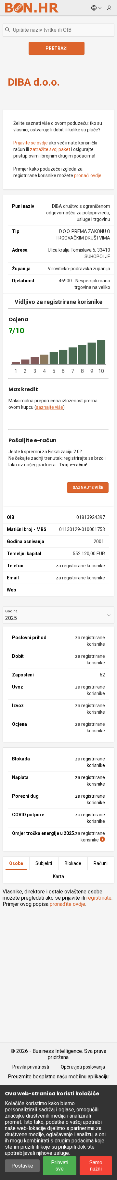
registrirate (98, 898)
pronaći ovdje (87, 175)
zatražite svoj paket (50, 149)
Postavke (22, 1166)
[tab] (16, 863)
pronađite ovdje (67, 904)
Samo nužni (95, 1165)
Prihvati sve (59, 1165)
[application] (58, 357)
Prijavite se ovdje (30, 142)
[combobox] (58, 30)
